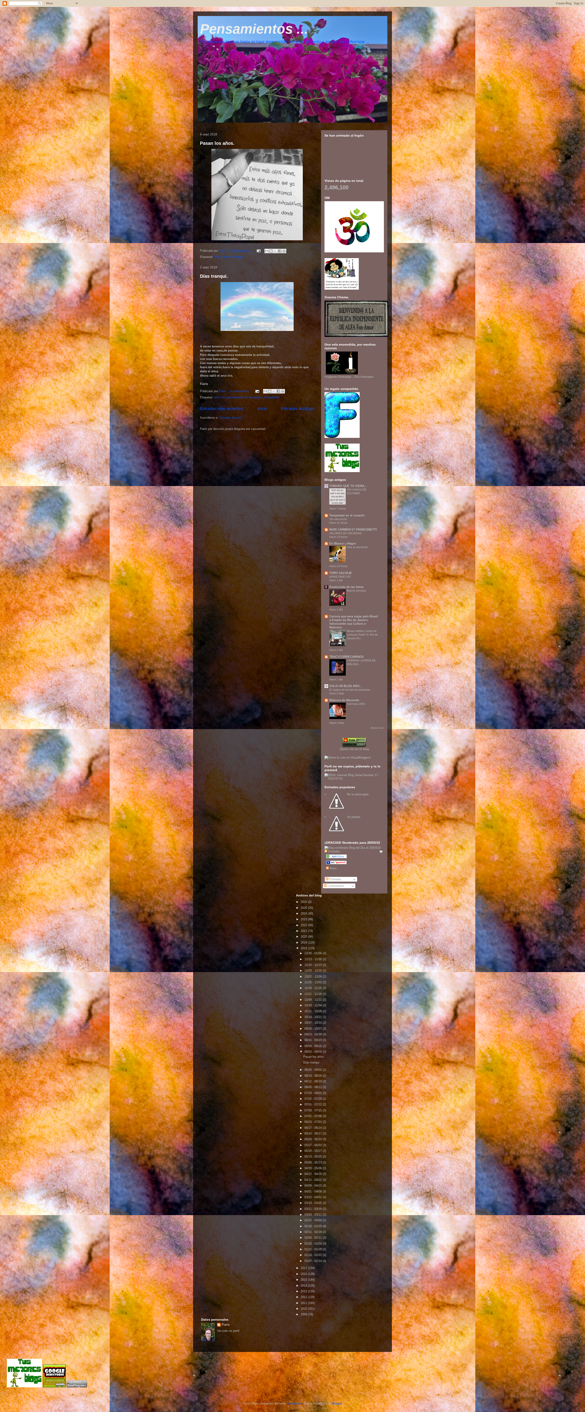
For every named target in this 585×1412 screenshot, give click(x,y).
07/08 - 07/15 (313, 1110)
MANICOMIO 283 (340, 576)
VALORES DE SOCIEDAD (345, 533)
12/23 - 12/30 (313, 959)
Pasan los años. (217, 143)
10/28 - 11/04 (313, 1005)
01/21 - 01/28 (313, 1249)
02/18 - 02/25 (313, 1226)
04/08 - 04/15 (313, 1185)
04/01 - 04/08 (313, 1191)
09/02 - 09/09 (313, 1051)
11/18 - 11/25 (313, 988)
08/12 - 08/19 (313, 1081)
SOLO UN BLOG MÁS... (345, 686)
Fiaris (226, 1324)
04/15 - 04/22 (313, 1180)
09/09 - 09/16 (313, 1046)
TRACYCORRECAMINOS (346, 656)
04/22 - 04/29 (313, 1174)
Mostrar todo (377, 728)
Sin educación (338, 519)
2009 (304, 1314)
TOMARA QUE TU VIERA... (348, 486)
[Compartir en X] (275, 251)
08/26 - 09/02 (313, 1069)
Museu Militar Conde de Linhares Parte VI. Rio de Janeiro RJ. (362, 634)
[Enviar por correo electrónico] (266, 251)
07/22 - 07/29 (313, 1098)
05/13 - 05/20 (313, 1156)
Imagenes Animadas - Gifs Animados (349, 376)
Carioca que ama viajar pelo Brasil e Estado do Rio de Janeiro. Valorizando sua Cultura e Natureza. (353, 622)
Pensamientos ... (254, 29)
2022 (304, 925)
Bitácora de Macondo (344, 700)
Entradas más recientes (221, 408)
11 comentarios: (241, 250)
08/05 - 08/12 (313, 1087)
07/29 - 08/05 (313, 1093)
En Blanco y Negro (342, 543)
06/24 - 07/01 (313, 1122)
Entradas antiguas (297, 408)
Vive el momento (357, 547)
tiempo (238, 257)
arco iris (219, 397)
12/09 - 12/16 (313, 970)
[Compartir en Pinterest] (284, 251)
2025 (304, 908)
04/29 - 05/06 (313, 1168)
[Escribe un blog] (271, 251)
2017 (304, 1268)
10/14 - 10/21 (313, 1017)
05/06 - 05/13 (313, 1162)
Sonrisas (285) (356, 704)
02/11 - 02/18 (313, 1232)
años (217, 257)
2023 (304, 919)
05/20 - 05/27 (313, 1151)
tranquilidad (271, 397)
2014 (304, 1285)
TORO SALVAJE (340, 573)
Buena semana (356, 590)
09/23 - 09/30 (313, 1034)
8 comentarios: (240, 391)
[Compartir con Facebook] (279, 251)
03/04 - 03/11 (313, 1214)
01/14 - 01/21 (313, 1255)
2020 (304, 936)
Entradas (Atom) (230, 417)
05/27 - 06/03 (313, 1145)
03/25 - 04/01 (313, 1197)
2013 (304, 1291)
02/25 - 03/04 (313, 1220)
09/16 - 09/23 (313, 1040)
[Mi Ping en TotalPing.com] (77, 1386)
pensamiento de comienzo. (244, 397)
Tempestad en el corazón (347, 515)
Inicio (262, 408)
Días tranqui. (214, 276)
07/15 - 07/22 (313, 1104)
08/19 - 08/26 (313, 1075)
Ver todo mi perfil (228, 1331)
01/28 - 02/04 (313, 1243)
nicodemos (295, 1403)
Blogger (337, 1403)
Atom (333, 868)
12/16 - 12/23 (313, 965)
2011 (304, 1303)
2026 (304, 902)
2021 (304, 931)
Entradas (334, 879)
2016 (304, 1274)
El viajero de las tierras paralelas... (350, 689)
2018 (304, 948)
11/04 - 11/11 (313, 999)
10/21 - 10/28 (313, 1011)
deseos (227, 257)
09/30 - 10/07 (313, 1028)
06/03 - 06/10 (313, 1139)
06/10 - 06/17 (313, 1133)
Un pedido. (354, 817)
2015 (304, 1279)
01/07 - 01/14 (313, 1261)
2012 (304, 1297)
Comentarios (335, 886)
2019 (304, 942)
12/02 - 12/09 (313, 976)
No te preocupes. (358, 794)
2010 (304, 1308)
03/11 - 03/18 (313, 1209)
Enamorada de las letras (346, 587)
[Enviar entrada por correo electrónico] (258, 250)
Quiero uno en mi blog (354, 749)
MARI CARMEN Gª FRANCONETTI (353, 529)
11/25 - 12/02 (313, 982)
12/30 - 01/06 (313, 953)
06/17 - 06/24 (313, 1127)
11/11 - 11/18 (313, 994)
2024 (304, 913)
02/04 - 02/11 (313, 1237)
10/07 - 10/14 (313, 1022)
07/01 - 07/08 (313, 1116)
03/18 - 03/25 (313, 1203)
